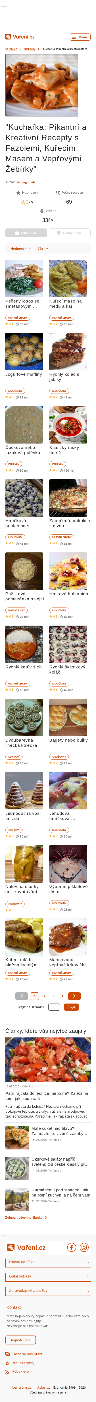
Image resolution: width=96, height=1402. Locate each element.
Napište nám (20, 1340)
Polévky (13, 464)
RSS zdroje (20, 1371)
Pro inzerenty (23, 1363)
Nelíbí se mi (72, 233)
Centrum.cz (21, 1387)
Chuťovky (59, 756)
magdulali (28, 182)
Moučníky (15, 390)
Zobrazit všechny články (23, 1217)
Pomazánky (16, 610)
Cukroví (14, 756)
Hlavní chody (17, 317)
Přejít (71, 1007)
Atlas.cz (43, 1387)
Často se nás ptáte (27, 1354)
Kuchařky (29, 49)
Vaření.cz (11, 49)
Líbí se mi (28, 233)
